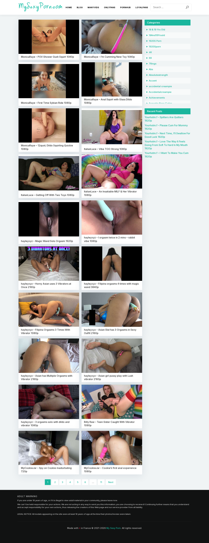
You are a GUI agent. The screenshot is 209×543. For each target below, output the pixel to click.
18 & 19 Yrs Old (157, 29)
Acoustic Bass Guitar (160, 103)
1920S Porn (155, 40)
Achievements (157, 97)
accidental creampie (160, 86)
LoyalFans (142, 7)
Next (110, 482)
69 (150, 57)
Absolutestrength (158, 74)
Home (69, 7)
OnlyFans (109, 7)
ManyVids (93, 7)
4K (150, 52)
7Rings (152, 63)
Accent (153, 80)
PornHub (125, 7)
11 (101, 482)
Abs (151, 69)
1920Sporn (155, 46)
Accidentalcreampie (160, 92)
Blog (80, 7)
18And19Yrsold (157, 35)
